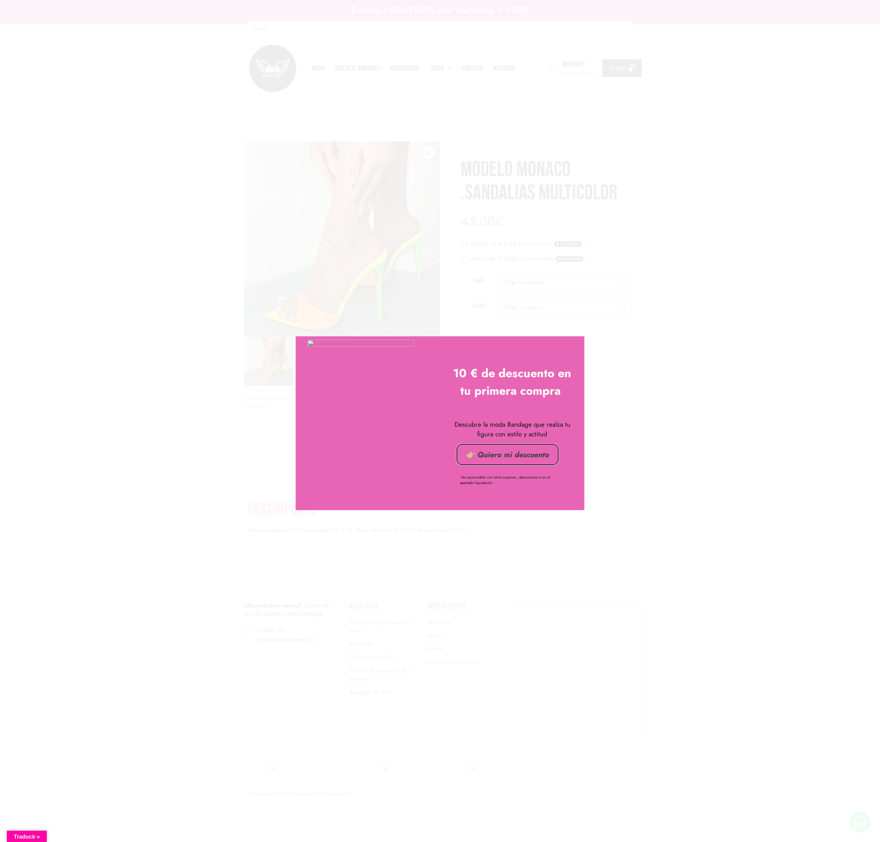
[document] (440, 421)
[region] (440, 821)
